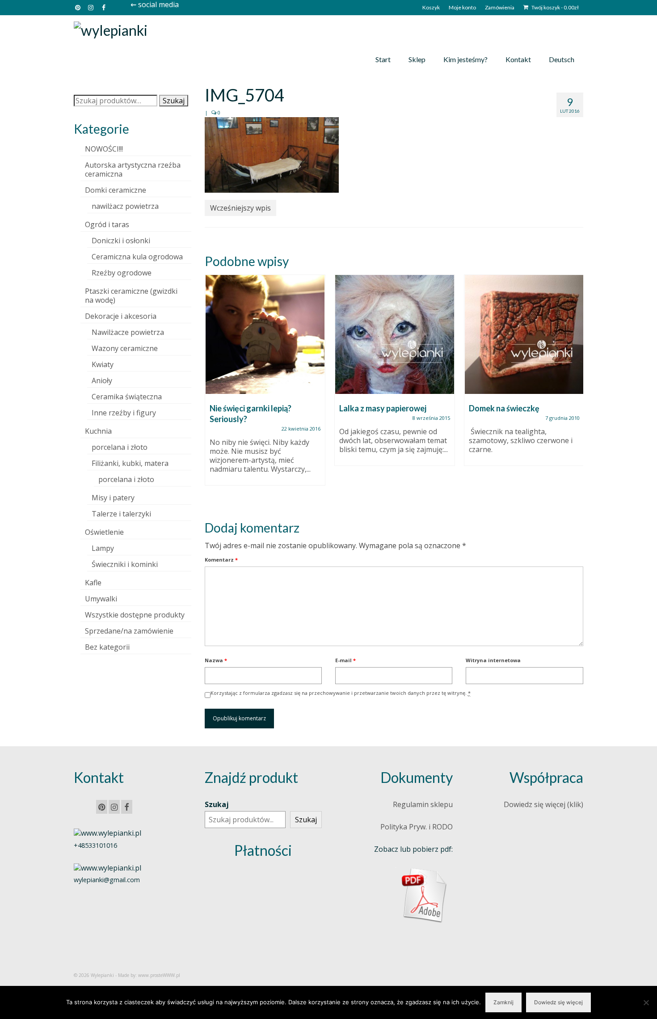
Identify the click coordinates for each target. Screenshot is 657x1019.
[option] (265, 385)
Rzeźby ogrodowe (122, 273)
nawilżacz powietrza (125, 206)
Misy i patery (113, 498)
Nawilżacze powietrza (128, 332)
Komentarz (221, 559)
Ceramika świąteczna (127, 397)
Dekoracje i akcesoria (120, 316)
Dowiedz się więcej (558, 1002)
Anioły (102, 380)
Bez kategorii (107, 647)
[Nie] (645, 1002)
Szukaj (174, 101)
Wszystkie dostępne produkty (135, 615)
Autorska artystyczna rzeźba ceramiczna (133, 169)
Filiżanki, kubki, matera (130, 463)
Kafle (93, 583)
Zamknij (503, 1002)
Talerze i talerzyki (121, 514)
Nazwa (216, 660)
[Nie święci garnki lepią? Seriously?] (265, 334)
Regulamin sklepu (423, 804)
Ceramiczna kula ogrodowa (137, 257)
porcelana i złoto (119, 447)
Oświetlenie (104, 532)
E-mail (345, 660)
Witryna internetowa (493, 660)
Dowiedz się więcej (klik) (543, 804)
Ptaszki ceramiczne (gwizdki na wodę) (131, 295)
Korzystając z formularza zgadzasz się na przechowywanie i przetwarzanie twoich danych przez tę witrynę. (341, 692)
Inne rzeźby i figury (124, 413)
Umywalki (101, 599)
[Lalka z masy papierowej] (395, 334)
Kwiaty (103, 364)
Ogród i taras (107, 224)
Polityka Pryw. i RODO (416, 827)
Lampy (103, 548)
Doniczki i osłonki (121, 240)
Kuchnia (98, 431)
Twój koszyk (555, 7)
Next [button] (575, 389)
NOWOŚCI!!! (104, 149)
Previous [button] (212, 389)
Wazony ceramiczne (125, 348)
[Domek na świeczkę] (524, 334)
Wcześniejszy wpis (240, 208)
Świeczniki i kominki (125, 564)
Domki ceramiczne (115, 190)
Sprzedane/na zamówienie (129, 631)
